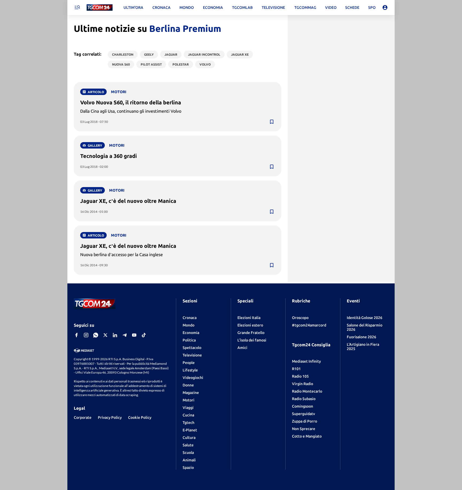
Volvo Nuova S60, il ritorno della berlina (130, 102)
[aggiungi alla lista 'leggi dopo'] (271, 122)
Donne (188, 385)
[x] (105, 335)
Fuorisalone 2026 (361, 337)
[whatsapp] (95, 335)
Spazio (188, 467)
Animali (189, 460)
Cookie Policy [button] (139, 417)
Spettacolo (192, 347)
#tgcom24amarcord (309, 325)
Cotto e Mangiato (307, 436)
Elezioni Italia (248, 318)
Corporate (82, 417)
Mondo (188, 325)
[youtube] (134, 335)
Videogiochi (193, 377)
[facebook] (76, 335)
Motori (188, 400)
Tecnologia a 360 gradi (108, 156)
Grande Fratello (250, 333)
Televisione (192, 355)
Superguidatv (303, 414)
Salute (188, 445)
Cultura (189, 437)
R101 (296, 369)
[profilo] (385, 7)
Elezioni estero (250, 325)
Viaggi (188, 407)
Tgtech (188, 422)
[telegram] (124, 335)
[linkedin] (115, 335)
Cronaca (190, 318)
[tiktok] (144, 335)
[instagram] (86, 335)
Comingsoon (302, 406)
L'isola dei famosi (251, 340)
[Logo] (100, 7)
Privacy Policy (110, 417)
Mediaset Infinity (306, 361)
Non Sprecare (303, 429)
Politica (189, 340)
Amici (242, 347)
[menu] (77, 7)
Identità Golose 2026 (364, 318)
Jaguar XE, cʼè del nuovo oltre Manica (128, 201)
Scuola (188, 452)
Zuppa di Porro (304, 421)
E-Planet (190, 430)
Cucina (188, 415)
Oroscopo (300, 318)
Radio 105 (300, 376)
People (189, 362)
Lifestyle (190, 370)
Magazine (191, 392)
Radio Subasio (303, 399)
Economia (191, 333)
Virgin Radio (302, 384)
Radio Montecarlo (307, 391)
